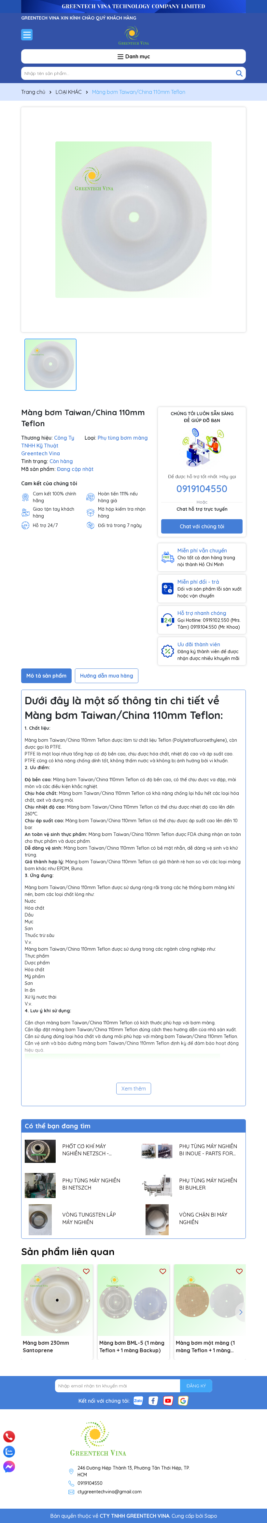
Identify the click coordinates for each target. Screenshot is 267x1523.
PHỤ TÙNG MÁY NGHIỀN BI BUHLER (208, 1184)
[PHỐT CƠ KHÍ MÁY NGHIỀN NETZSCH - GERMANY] (40, 1151)
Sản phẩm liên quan (68, 1251)
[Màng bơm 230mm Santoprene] (57, 1300)
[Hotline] (9, 1436)
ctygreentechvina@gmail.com (109, 1492)
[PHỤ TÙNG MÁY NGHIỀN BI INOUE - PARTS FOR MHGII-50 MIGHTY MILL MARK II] (157, 1151)
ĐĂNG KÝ (196, 1386)
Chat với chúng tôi (202, 526)
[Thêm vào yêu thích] (86, 1270)
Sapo (210, 1516)
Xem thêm (133, 1088)
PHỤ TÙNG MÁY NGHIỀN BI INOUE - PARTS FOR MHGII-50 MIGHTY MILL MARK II (208, 1150)
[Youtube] (168, 1400)
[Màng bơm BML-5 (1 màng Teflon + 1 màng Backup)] (133, 1300)
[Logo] (133, 34)
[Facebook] (153, 1400)
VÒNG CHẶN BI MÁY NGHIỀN (203, 1218)
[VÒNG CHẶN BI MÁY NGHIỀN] (157, 1219)
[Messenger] (9, 1466)
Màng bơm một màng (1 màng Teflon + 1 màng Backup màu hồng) (205, 1347)
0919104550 (201, 488)
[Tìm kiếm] (239, 73)
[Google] (183, 1400)
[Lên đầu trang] (253, 1428)
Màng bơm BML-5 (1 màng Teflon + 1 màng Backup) (131, 1346)
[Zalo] (138, 1400)
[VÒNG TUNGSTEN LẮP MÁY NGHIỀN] (40, 1219)
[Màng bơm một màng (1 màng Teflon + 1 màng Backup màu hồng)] (210, 1300)
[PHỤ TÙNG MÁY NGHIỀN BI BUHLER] (157, 1185)
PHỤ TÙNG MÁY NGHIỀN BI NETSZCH (91, 1184)
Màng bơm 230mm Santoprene (46, 1346)
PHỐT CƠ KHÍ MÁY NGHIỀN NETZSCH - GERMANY (85, 1150)
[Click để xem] (133, 219)
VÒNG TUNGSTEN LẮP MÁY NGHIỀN (89, 1218)
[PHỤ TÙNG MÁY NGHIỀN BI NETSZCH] (40, 1185)
